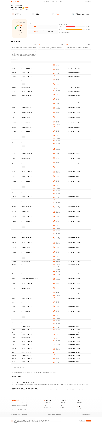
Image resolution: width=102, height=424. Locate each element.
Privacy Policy (79, 402)
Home (12, 5)
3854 (67, 44)
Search (43, 1)
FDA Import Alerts (64, 405)
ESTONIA (57, 14)
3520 (13, 51)
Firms (61, 1)
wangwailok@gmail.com (81, 408)
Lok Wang (89, 414)
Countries (57, 1)
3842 (13, 44)
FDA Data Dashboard (42, 394)
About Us (63, 402)
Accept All (88, 420)
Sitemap (62, 407)
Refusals (47, 1)
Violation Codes (48, 407)
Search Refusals (48, 402)
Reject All (83, 420)
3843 (40, 44)
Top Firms (47, 405)
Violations (52, 1)
